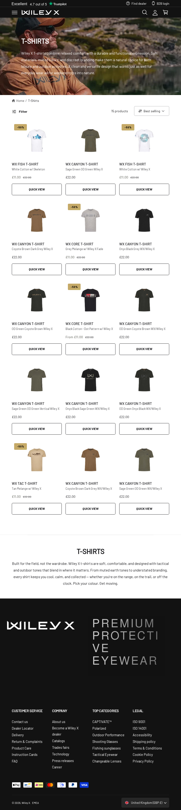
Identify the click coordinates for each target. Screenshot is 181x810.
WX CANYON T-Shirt (82, 164)
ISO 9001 (139, 721)
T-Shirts (33, 100)
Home (20, 100)
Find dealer (139, 3)
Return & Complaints (27, 741)
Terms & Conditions (147, 748)
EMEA (35, 802)
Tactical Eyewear (105, 754)
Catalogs (58, 740)
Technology (60, 754)
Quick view (37, 189)
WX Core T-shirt (80, 244)
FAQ (14, 761)
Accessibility (142, 734)
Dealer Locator (22, 728)
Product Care (21, 748)
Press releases (63, 760)
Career (57, 767)
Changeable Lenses (106, 761)
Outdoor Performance (108, 734)
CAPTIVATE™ (102, 721)
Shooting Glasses (105, 741)
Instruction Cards (24, 754)
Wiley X (26, 802)
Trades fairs (60, 747)
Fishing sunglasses (106, 748)
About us (58, 721)
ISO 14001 (139, 728)
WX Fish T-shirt (25, 164)
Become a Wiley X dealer (65, 731)
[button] (14, 12)
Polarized (99, 728)
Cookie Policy (143, 754)
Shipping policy (144, 741)
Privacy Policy (143, 761)
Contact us (20, 721)
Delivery (18, 734)
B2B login (163, 3)
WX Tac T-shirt (24, 483)
